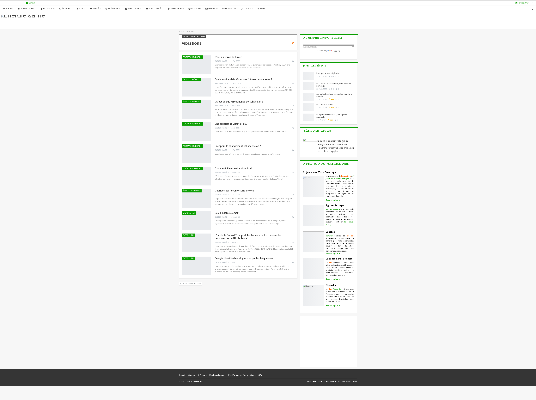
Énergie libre (188, 235)
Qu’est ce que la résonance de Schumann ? (239, 101)
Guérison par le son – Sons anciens (234, 190)
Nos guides (133, 9)
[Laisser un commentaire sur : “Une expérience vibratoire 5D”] (293, 128)
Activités (248, 9)
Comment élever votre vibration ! (233, 168)
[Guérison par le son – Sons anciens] (196, 198)
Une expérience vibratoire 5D (231, 123)
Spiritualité (155, 9)
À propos (202, 375)
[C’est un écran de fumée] (196, 64)
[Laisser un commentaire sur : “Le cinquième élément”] (293, 217)
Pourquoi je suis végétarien (328, 73)
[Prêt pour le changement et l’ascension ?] (196, 153)
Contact (32, 3)
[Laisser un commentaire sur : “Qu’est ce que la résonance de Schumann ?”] (293, 105)
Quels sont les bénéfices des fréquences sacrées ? (243, 79)
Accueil (9, 9)
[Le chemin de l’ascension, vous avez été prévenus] (308, 86)
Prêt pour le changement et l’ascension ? (238, 146)
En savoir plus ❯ (333, 200)
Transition (176, 9)
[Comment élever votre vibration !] (196, 176)
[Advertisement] (328, 343)
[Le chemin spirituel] (308, 107)
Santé (96, 9)
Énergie (66, 9)
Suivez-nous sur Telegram (332, 141)
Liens (262, 9)
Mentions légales (217, 375)
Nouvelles (230, 9)
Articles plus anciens (191, 284)
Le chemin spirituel (324, 104)
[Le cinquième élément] (196, 220)
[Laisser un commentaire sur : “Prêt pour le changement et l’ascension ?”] (293, 150)
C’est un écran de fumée (228, 57)
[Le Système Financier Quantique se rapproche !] (308, 117)
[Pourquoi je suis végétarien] (308, 76)
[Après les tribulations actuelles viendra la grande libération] (308, 97)
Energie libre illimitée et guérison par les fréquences (244, 258)
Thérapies (113, 9)
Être (81, 9)
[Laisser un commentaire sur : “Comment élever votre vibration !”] (293, 172)
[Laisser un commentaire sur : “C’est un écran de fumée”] (293, 61)
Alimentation (27, 9)
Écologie (47, 9)
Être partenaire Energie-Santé (242, 375)
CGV (260, 375)
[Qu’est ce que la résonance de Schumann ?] (196, 109)
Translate (336, 51)
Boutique (196, 9)
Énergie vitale (189, 213)
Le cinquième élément (227, 212)
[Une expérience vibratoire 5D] (196, 131)
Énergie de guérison (192, 191)
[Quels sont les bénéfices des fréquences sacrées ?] (196, 87)
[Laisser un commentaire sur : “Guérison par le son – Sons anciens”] (293, 194)
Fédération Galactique (193, 57)
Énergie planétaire (191, 79)
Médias (212, 9)
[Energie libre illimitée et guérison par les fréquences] (196, 266)
